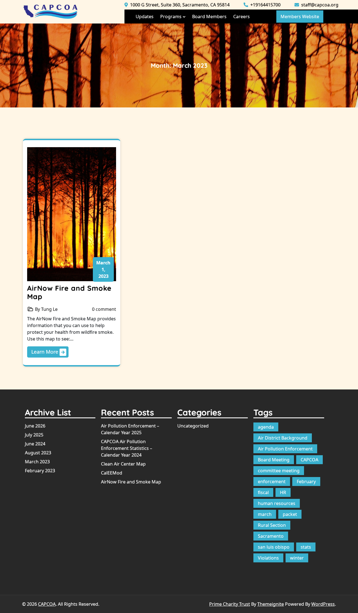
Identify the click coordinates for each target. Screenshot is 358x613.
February (306, 481)
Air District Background (282, 438)
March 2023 (37, 462)
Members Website (300, 16)
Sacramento (271, 536)
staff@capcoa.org (319, 5)
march (265, 514)
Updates (145, 16)
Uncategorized (193, 426)
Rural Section (272, 525)
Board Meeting (273, 460)
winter (297, 558)
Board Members (209, 16)
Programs (171, 16)
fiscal (263, 492)
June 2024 (35, 444)
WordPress (323, 604)
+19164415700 (265, 5)
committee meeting (279, 471)
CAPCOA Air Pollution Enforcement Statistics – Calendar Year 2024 (126, 448)
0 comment (104, 309)
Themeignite (270, 604)
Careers (241, 16)
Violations (268, 558)
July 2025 (34, 435)
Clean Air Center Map (123, 464)
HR (283, 492)
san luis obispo (273, 547)
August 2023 (38, 453)
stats (306, 547)
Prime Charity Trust (229, 604)
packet (290, 514)
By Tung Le (46, 309)
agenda (266, 427)
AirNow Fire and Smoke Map (69, 292)
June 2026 (35, 426)
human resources (276, 503)
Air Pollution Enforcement (285, 449)
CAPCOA (309, 460)
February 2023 (40, 471)
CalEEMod (111, 473)
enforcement (272, 481)
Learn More (45, 351)
